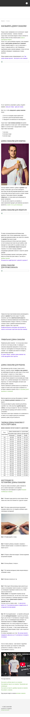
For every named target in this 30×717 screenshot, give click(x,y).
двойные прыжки (5, 258)
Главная (3, 21)
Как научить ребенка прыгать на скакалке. (11, 682)
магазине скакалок (20, 693)
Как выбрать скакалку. (6, 690)
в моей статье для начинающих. (15, 205)
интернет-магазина (5, 710)
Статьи (8, 21)
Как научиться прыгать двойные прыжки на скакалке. (14, 688)
